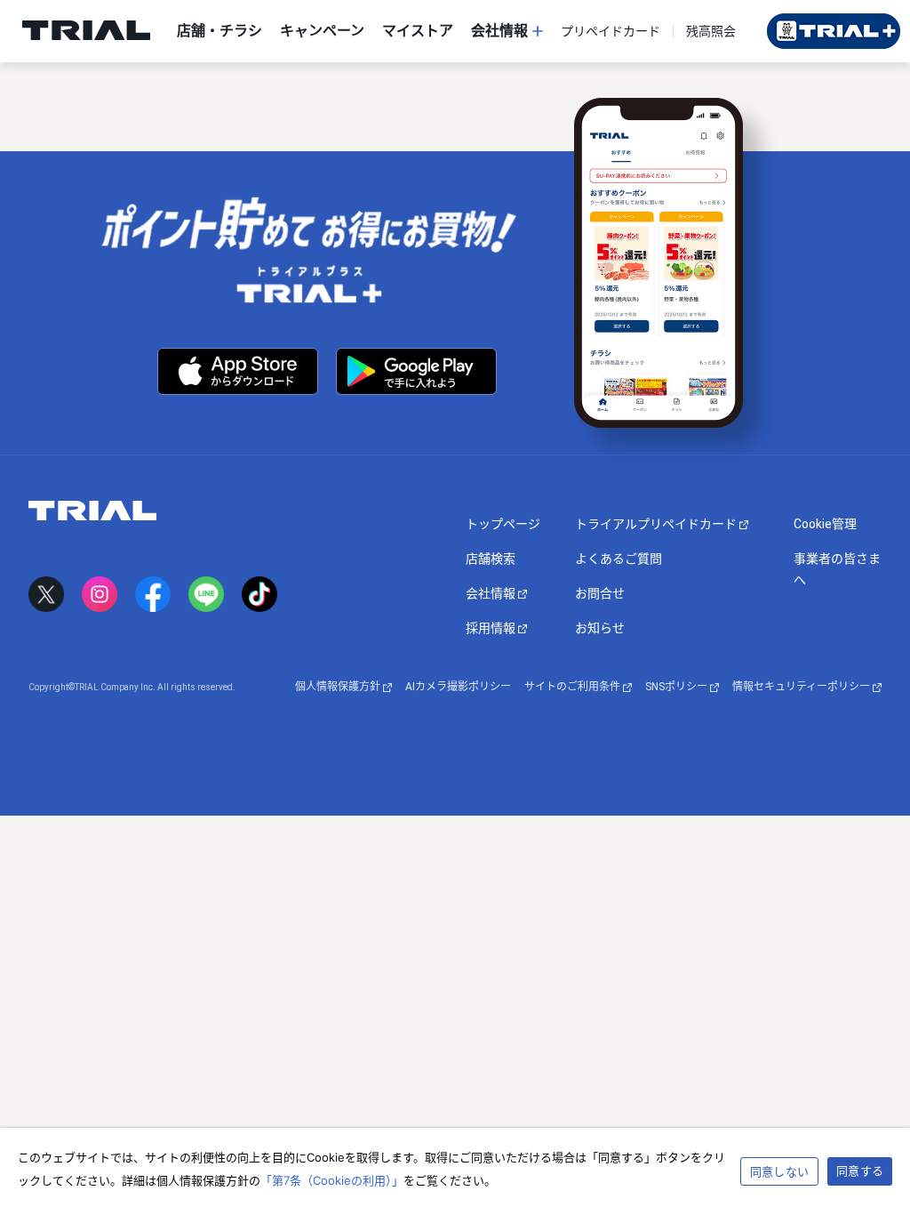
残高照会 (711, 31)
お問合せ (600, 593)
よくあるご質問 (618, 558)
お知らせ (600, 628)
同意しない (779, 1171)
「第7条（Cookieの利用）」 (331, 1180)
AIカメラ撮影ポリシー (458, 686)
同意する (859, 1170)
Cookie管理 (825, 524)
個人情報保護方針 (339, 686)
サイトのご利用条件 (573, 686)
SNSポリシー (677, 686)
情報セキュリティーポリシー (802, 686)
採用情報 (492, 628)
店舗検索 (490, 558)
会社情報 (492, 593)
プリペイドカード (610, 31)
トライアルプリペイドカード (657, 524)
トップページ (503, 524)
